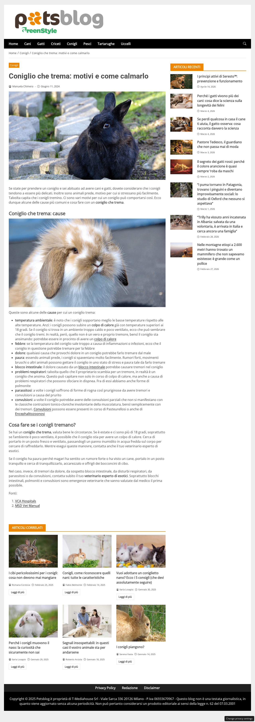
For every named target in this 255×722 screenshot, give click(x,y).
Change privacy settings (239, 718)
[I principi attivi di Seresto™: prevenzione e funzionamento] (181, 81)
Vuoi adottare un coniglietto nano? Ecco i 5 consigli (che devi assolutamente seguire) (140, 578)
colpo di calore (105, 339)
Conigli (72, 44)
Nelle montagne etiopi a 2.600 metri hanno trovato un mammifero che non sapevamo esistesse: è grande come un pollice (220, 254)
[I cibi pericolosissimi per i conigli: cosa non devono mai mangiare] (33, 551)
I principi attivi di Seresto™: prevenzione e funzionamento (219, 78)
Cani (27, 44)
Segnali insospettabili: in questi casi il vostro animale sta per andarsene (86, 647)
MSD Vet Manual (27, 505)
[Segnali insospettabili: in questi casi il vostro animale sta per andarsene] (87, 621)
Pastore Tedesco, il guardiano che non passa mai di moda (219, 144)
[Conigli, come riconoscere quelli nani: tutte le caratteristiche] (87, 551)
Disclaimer (152, 688)
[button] (244, 43)
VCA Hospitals (25, 501)
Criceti (56, 44)
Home (13, 44)
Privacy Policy (105, 688)
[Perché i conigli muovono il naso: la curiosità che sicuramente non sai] (33, 621)
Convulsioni (42, 409)
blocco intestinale (91, 367)
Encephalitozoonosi (30, 414)
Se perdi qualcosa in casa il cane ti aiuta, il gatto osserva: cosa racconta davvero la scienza (221, 123)
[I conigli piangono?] (140, 623)
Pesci (87, 44)
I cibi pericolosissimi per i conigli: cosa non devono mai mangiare (33, 575)
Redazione (130, 688)
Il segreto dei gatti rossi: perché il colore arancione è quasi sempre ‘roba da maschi (220, 166)
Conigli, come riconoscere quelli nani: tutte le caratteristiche (86, 575)
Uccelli (126, 44)
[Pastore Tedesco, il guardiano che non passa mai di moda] (181, 147)
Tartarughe (106, 44)
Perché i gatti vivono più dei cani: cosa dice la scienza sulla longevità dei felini (219, 100)
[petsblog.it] (58, 21)
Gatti (41, 44)
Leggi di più (17, 592)
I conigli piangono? (130, 647)
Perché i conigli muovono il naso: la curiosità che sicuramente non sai (29, 647)
